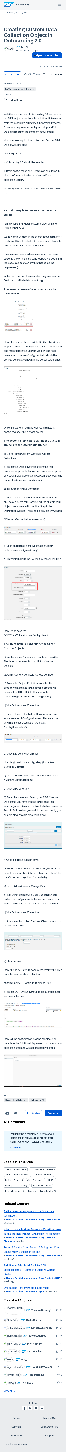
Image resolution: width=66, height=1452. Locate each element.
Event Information (41, 1186)
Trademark (16, 1435)
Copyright (16, 1427)
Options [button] (34, 61)
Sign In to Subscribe (47, 55)
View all (8, 1391)
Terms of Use (49, 1418)
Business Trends (41, 1175)
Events (31, 1191)
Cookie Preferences (16, 1444)
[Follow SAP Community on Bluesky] (30, 1408)
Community (22, 4)
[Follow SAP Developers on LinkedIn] (41, 1408)
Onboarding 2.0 (37, 1100)
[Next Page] (35, 1195)
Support (49, 1435)
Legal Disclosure (49, 1427)
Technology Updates (15, 100)
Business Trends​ (12, 1180)
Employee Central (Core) (16, 1186)
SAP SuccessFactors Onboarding (19, 89)
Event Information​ (13, 1191)
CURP (50, 1180)
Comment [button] (53, 1113)
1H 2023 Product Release (42, 1169)
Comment (15, 1147)
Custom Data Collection (15, 1100)
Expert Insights (46, 1191)
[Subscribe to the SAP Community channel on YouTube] (36, 1408)
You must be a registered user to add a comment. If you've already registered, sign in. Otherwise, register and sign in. (32, 1138)
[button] (6, 74)
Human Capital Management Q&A (25, 1291)
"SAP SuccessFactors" (15, 1169)
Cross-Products (34, 1180)
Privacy (16, 1418)
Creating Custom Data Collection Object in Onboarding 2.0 (30, 35)
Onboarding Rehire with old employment (26, 1287)
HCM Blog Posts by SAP (17, 12)
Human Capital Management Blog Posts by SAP (33, 1219)
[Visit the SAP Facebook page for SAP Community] (24, 1408)
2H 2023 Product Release (16, 1175)
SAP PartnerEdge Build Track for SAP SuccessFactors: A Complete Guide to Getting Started (29, 1270)
